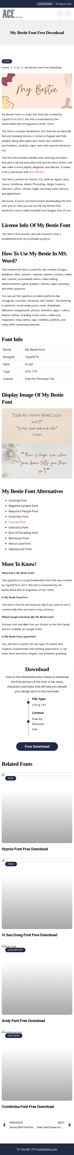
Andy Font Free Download (23, 1021)
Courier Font (17, 522)
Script (6, 61)
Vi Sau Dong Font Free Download (29, 935)
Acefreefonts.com (47, 1149)
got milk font (36, 172)
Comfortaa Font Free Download (28, 1106)
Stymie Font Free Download (25, 849)
